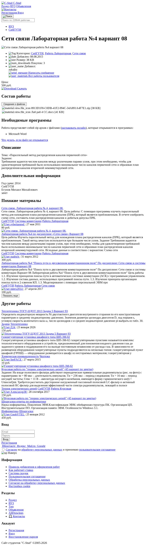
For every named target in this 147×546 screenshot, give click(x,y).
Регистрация (9, 12)
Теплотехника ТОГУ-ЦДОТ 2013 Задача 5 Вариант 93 (34, 311)
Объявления (23, 6)
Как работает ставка (21, 470)
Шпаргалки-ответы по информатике (23, 401)
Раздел (5, 6)
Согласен (11, 449)
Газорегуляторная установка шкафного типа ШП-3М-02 (35, 336)
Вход (21, 12)
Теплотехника (19, 324)
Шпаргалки (26, 411)
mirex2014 (16, 288)
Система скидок (18, 473)
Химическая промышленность (20, 356)
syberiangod (17, 224)
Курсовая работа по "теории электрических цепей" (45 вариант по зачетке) (47, 369)
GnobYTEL (17, 414)
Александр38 (18, 391)
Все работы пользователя (43, 75)
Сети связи (79, 53)
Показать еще (10, 295)
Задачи (5, 324)
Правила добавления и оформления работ (34, 466)
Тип (11, 506)
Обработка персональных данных (29, 479)
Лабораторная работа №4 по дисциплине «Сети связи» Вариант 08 (42, 234)
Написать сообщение (41, 72)
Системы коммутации (28, 221)
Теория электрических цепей (19, 388)
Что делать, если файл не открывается (24, 140)
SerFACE (16, 359)
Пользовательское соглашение (27, 476)
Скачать (21, 88)
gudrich (15, 256)
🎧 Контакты (17, 516)
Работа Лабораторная (58, 53)
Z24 (13, 327)
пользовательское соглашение (97, 449)
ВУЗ (12, 6)
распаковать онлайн (73, 127)
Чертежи (44, 356)
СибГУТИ (15, 29)
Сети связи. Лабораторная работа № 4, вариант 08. (32, 208)
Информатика (9, 411)
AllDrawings (16, 512)
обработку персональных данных (41, 449)
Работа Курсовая (61, 388)
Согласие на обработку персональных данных (37, 482)
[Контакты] (8, 9)
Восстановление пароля (23, 536)
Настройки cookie (19, 486)
